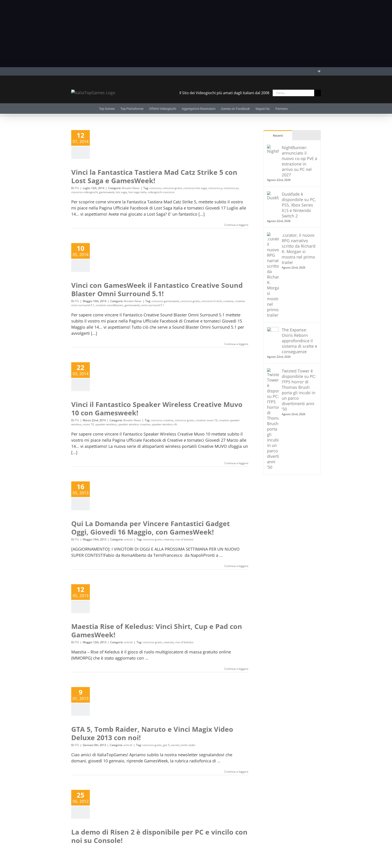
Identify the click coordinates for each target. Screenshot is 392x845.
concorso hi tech (211, 301)
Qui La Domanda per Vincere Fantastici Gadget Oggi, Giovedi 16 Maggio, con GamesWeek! (150, 528)
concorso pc (231, 188)
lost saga (121, 192)
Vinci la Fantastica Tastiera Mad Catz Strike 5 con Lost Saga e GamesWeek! (154, 176)
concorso (155, 188)
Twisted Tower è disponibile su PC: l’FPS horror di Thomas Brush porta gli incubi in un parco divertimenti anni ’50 (299, 390)
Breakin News (131, 188)
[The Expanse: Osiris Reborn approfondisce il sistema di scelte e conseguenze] (273, 330)
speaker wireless (106, 424)
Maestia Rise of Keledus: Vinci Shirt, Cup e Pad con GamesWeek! (156, 631)
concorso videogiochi (84, 192)
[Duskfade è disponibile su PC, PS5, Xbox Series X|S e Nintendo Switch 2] (273, 194)
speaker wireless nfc (164, 424)
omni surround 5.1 (152, 305)
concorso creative (162, 420)
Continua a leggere (236, 225)
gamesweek (106, 192)
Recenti (278, 135)
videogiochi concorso (161, 192)
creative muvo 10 (206, 420)
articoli (128, 539)
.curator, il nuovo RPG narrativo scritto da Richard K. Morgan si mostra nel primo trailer (298, 248)
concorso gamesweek (165, 301)
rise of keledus (184, 539)
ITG (77, 188)
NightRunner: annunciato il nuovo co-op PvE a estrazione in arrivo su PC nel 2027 (299, 161)
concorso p (215, 188)
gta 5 (166, 745)
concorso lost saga (195, 188)
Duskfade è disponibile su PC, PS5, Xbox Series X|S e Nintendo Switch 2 (299, 205)
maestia (169, 539)
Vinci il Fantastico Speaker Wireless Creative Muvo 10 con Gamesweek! (157, 409)
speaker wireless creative (134, 424)
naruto (175, 745)
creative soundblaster (109, 305)
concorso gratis (172, 188)
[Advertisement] (196, 33)
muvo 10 (88, 424)
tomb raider (188, 745)
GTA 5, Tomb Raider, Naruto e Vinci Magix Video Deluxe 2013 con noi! (152, 733)
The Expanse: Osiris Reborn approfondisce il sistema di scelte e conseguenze (299, 340)
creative (228, 301)
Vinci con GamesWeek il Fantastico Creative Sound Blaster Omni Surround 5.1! (157, 289)
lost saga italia (137, 192)
